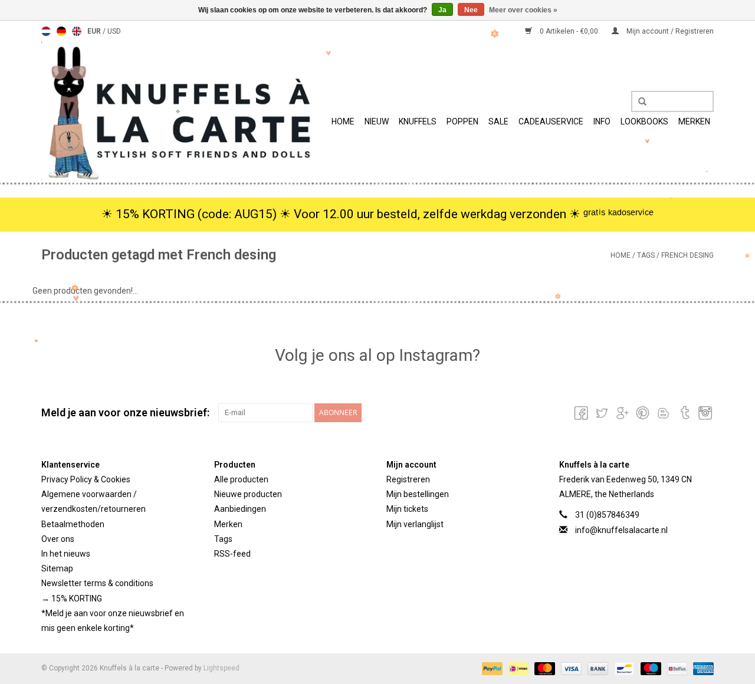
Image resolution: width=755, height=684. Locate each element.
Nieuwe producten (248, 494)
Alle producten (241, 479)
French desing (687, 255)
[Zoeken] (638, 102)
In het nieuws (65, 553)
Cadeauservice (550, 121)
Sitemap (57, 568)
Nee (471, 10)
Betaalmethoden (72, 524)
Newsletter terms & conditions (97, 583)
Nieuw (377, 121)
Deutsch (61, 31)
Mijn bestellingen (417, 494)
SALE (498, 121)
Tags (646, 255)
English (76, 31)
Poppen (462, 121)
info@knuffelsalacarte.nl (621, 530)
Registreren (408, 479)
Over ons (57, 539)
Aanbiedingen (240, 509)
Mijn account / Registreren (669, 31)
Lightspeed (221, 668)
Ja (442, 10)
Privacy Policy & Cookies (85, 479)
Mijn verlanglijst (415, 524)
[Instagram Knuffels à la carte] (704, 412)
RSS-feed (232, 553)
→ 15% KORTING (71, 598)
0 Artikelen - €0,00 (569, 31)
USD (114, 31)
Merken (694, 121)
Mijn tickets (407, 509)
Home (342, 121)
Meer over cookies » (523, 10)
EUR (95, 31)
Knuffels (417, 121)
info (601, 121)
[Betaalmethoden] (491, 668)
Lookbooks (644, 121)
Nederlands (46, 31)
